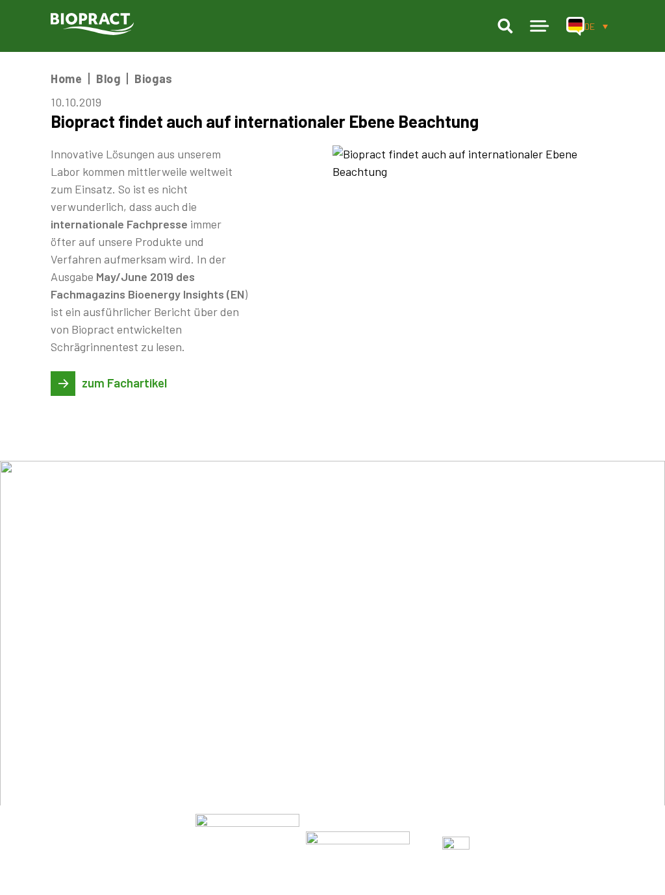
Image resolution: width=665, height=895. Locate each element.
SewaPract (79, 703)
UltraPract (79, 610)
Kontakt (310, 740)
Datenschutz (435, 647)
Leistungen (160, 590)
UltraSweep (82, 666)
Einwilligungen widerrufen (470, 721)
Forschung (155, 675)
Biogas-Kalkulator (173, 647)
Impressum (430, 610)
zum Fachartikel (124, 382)
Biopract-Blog (326, 703)
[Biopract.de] (92, 24)
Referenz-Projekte (338, 647)
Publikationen (325, 684)
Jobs (302, 629)
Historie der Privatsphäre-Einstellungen (507, 703)
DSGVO (419, 666)
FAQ (299, 721)
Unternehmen (325, 610)
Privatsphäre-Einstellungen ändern (495, 684)
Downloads (317, 666)
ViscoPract (80, 647)
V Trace (71, 684)
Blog (108, 78)
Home (66, 78)
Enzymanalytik (164, 629)
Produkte (78, 590)
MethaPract (82, 629)
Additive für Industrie (184, 712)
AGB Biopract (436, 629)
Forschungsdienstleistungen (201, 610)
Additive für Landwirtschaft (201, 693)
